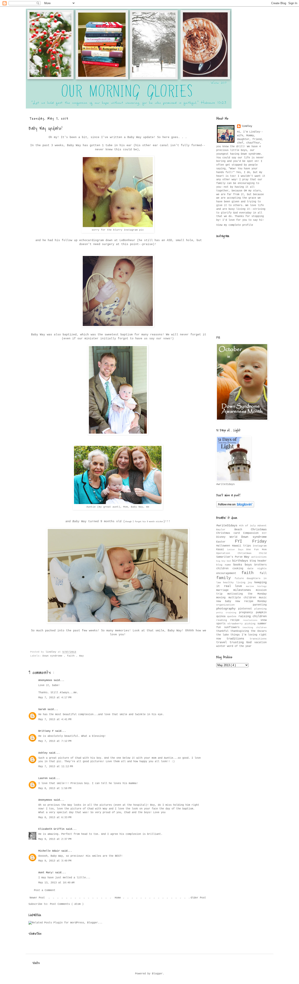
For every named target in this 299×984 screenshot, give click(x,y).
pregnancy (247, 612)
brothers (260, 564)
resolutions (251, 620)
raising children (252, 616)
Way (81, 656)
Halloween (224, 545)
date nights (257, 568)
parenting (260, 604)
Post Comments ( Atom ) (67, 904)
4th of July (248, 525)
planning (260, 609)
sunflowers (233, 627)
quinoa (221, 616)
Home (118, 897)
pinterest (246, 608)
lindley (246, 126)
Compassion (252, 533)
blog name (224, 565)
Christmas (259, 529)
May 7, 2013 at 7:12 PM (54, 741)
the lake (223, 634)
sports (221, 623)
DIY (264, 533)
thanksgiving (240, 631)
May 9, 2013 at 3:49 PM (54, 860)
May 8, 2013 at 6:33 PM (54, 817)
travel (223, 642)
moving (222, 597)
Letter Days (236, 549)
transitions (258, 638)
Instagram (260, 546)
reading (223, 620)
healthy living (235, 582)
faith (71, 656)
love (240, 586)
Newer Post (37, 897)
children (224, 568)
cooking (239, 568)
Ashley (43, 753)
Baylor (225, 529)
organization (234, 605)
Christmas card (229, 533)
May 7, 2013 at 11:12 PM (55, 766)
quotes (232, 616)
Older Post (198, 897)
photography (227, 608)
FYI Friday (251, 541)
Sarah (42, 709)
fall (263, 573)
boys (249, 564)
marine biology (256, 586)
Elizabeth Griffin (52, 829)
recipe (236, 620)
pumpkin (261, 612)
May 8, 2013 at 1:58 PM (54, 788)
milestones (244, 590)
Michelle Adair (49, 851)
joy (251, 582)
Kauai (221, 549)
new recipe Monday (251, 601)
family (225, 578)
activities (259, 557)
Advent (262, 525)
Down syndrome (53, 656)
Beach (242, 529)
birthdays (241, 560)
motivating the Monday (247, 593)
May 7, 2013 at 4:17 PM (54, 697)
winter (221, 646)
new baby (225, 601)
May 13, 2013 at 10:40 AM (56, 882)
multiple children (244, 597)
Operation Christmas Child (241, 553)
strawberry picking (242, 623)
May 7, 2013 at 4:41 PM (54, 719)
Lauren (43, 778)
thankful (223, 631)
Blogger (157, 973)
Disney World (228, 537)
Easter (225, 541)
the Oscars (259, 631)
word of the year (239, 646)
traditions (238, 638)
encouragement (228, 573)
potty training (227, 612)
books (239, 564)
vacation (260, 642)
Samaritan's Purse (230, 557)
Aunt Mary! (46, 872)
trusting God (242, 642)
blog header (258, 560)
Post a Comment (44, 890)
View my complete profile (234, 225)
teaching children (255, 627)
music (263, 597)
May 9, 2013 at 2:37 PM (54, 839)
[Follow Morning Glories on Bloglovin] (235, 506)
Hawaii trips (242, 545)
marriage (224, 590)
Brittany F (46, 731)
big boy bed (224, 561)
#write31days (227, 525)
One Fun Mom (256, 549)
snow (263, 620)
